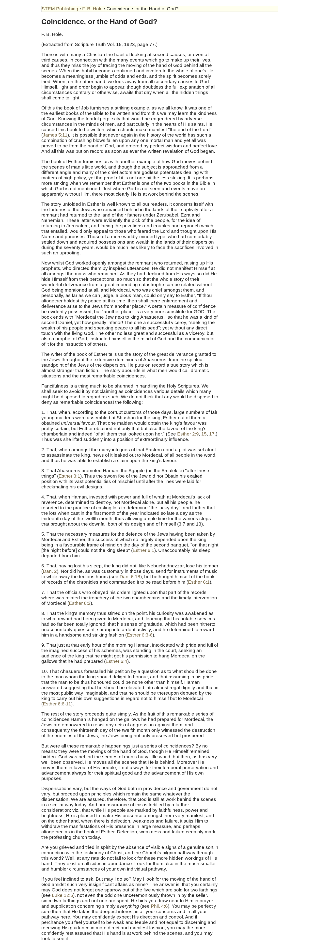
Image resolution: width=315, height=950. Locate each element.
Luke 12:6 (62, 895)
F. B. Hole (93, 8)
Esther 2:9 (188, 433)
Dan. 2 (50, 571)
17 (212, 433)
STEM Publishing (60, 8)
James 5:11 (55, 135)
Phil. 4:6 (159, 906)
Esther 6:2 (80, 603)
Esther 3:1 (69, 476)
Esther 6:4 (116, 661)
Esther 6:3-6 (140, 635)
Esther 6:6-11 (57, 703)
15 (204, 433)
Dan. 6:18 (130, 576)
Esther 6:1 (143, 550)
